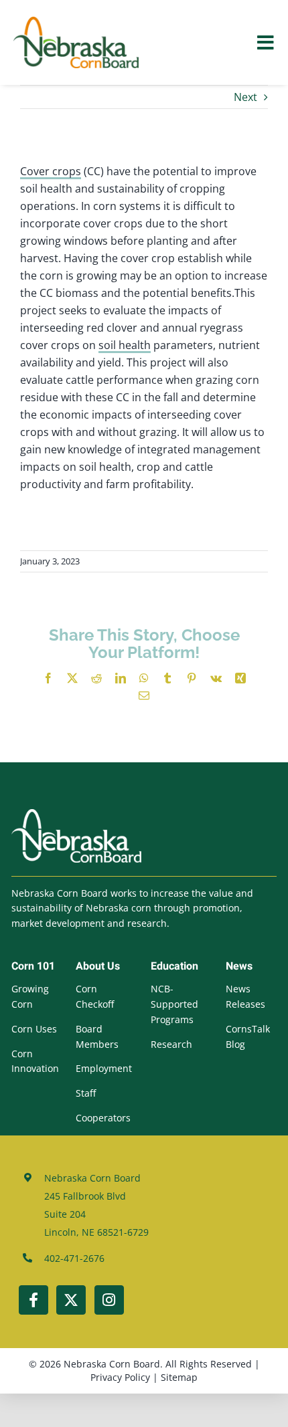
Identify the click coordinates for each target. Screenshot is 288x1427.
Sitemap (179, 1377)
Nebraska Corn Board (112, 1363)
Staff (86, 1093)
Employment (104, 1068)
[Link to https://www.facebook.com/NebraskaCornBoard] (33, 1300)
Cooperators (103, 1117)
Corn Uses (34, 1028)
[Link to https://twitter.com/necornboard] (71, 1300)
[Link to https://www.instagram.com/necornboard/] (109, 1300)
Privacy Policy (120, 1377)
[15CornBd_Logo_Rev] (76, 814)
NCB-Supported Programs (174, 1004)
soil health (124, 345)
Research (171, 1044)
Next (245, 97)
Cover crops (50, 171)
